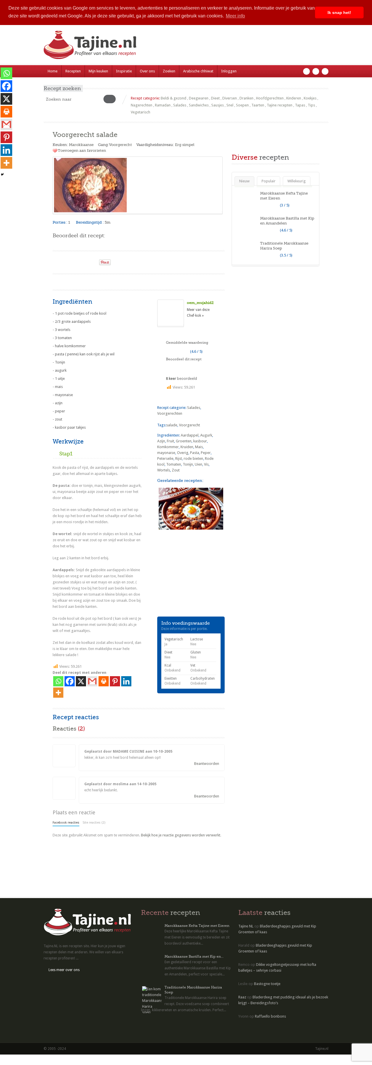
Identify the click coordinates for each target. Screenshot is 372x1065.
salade (171, 425)
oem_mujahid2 (200, 303)
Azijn (161, 441)
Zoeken (169, 71)
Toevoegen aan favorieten (82, 150)
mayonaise (166, 452)
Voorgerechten (169, 413)
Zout (176, 470)
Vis (206, 464)
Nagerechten (141, 105)
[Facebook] (70, 681)
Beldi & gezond (173, 98)
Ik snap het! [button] (339, 12)
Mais (199, 447)
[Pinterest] (115, 681)
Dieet (215, 98)
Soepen (242, 105)
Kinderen (293, 98)
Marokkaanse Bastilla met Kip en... (193, 956)
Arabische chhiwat (198, 71)
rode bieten (193, 458)
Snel (229, 105)
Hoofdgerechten (270, 98)
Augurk (206, 435)
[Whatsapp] (58, 681)
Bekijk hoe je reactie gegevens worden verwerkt (180, 835)
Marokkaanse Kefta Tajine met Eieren (196, 926)
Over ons (147, 71)
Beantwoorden (206, 763)
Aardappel (189, 435)
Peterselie (165, 458)
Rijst (178, 458)
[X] (81, 681)
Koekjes (310, 98)
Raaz (242, 997)
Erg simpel (184, 145)
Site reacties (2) (94, 822)
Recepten (73, 71)
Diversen (229, 98)
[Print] (92, 260)
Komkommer (168, 447)
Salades (179, 105)
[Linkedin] (126, 681)
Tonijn (188, 464)
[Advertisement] (121, 281)
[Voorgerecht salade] (137, 185)
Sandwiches (199, 105)
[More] (58, 693)
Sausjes (217, 105)
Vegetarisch (140, 112)
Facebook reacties (66, 822)
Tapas (300, 105)
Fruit (170, 441)
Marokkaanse (81, 145)
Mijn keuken (98, 71)
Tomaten (173, 464)
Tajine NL (245, 926)
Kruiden (186, 447)
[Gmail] (92, 681)
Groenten (184, 441)
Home (53, 71)
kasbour (200, 441)
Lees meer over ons (64, 970)
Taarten (257, 105)
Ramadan (163, 105)
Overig (182, 452)
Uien (198, 464)
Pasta (194, 452)
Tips (311, 105)
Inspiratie (124, 71)
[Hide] (2, 174)
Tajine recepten (279, 105)
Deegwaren (198, 98)
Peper (206, 452)
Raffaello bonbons (270, 1016)
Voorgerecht (120, 145)
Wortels (163, 470)
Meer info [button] (235, 15)
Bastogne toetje (267, 984)
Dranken (246, 98)
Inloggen (229, 71)
